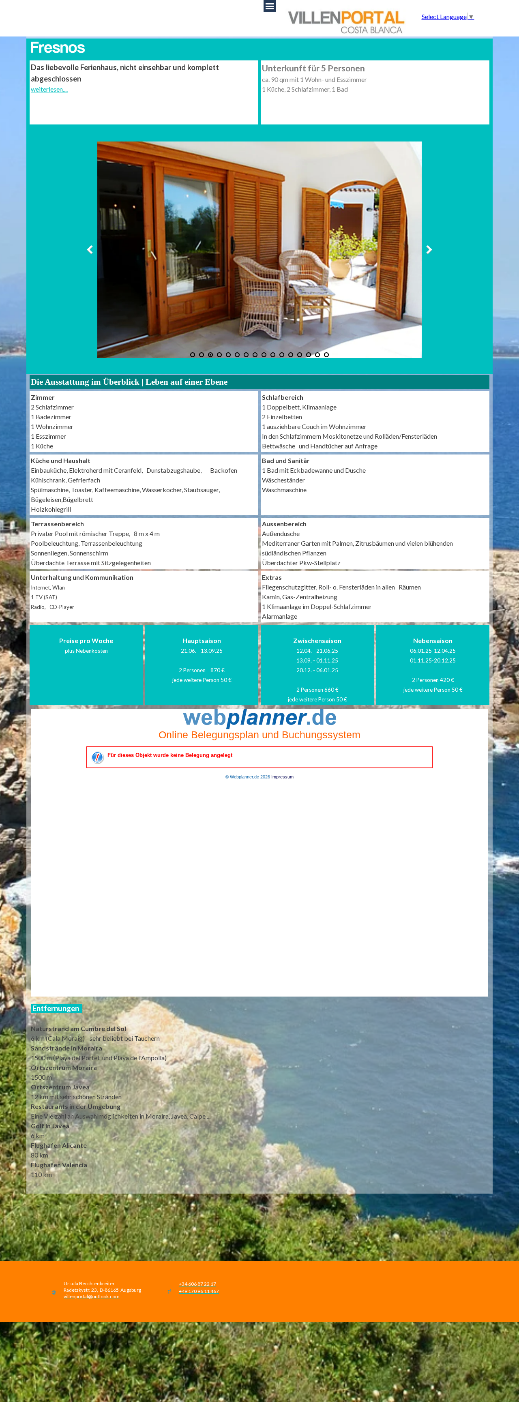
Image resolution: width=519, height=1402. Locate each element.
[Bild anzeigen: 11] (281, 354)
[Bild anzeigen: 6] (237, 354)
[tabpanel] (144, 78)
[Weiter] (427, 250)
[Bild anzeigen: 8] (255, 354)
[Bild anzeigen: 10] (272, 354)
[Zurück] (91, 250)
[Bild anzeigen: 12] (290, 354)
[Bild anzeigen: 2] (201, 354)
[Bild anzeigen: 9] (264, 354)
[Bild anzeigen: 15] (317, 354)
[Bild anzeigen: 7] (246, 354)
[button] (92, 1295)
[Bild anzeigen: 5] (228, 354)
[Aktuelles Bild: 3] (210, 354)
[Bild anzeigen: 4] (219, 354)
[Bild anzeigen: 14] (308, 354)
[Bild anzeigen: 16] (326, 354)
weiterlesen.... (49, 89)
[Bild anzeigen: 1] (192, 354)
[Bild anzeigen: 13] (299, 354)
